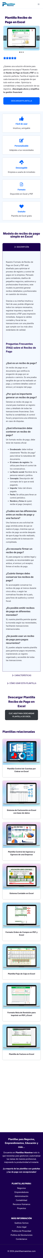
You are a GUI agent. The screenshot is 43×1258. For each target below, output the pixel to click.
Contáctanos (21, 1239)
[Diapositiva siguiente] (38, 38)
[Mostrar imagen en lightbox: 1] (21, 38)
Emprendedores (22, 1192)
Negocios (21, 1188)
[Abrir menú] (38, 4)
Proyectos (21, 1208)
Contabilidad (21, 1200)
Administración (21, 1196)
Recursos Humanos (21, 1204)
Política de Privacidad (21, 1231)
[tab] (19, 52)
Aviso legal (21, 1227)
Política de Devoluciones (21, 1235)
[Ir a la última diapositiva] (5, 38)
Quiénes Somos (21, 1223)
